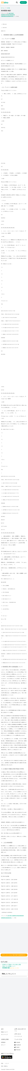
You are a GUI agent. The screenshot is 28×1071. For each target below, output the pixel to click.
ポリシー (3, 1044)
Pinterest (18, 1049)
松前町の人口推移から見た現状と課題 (11, 964)
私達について (4, 1032)
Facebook (18, 1044)
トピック (7, 1063)
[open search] (17, 2)
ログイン (23, 2)
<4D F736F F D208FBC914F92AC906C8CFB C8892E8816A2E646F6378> (8, 15)
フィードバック (18, 1036)
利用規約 (3, 1042)
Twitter (17, 1047)
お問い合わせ (17, 1034)
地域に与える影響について (8, 966)
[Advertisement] (14, 147)
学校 (2, 1063)
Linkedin (18, 1042)
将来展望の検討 (10, 967)
